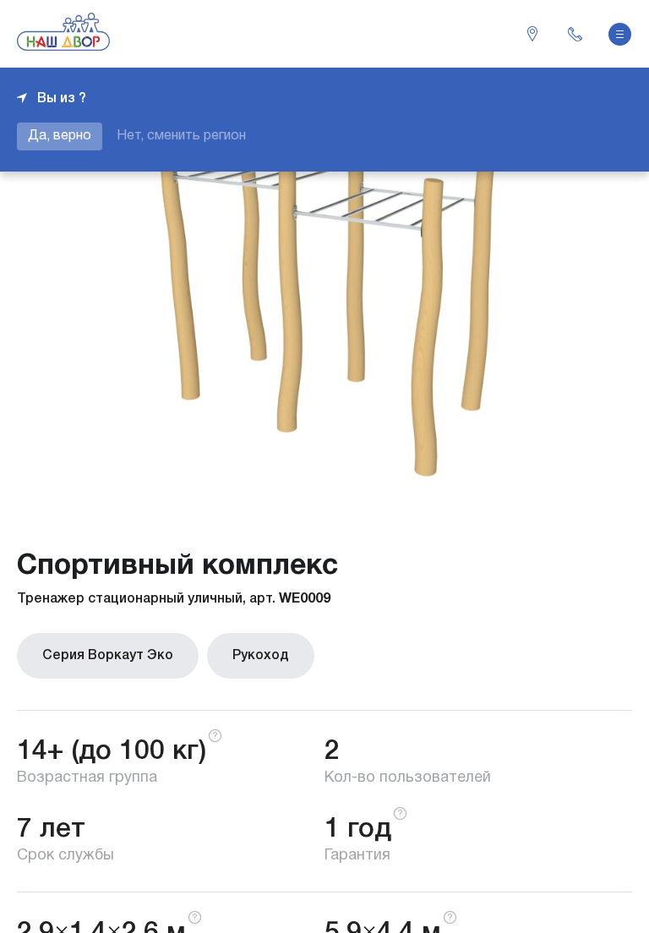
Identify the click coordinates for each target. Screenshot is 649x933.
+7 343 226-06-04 (575, 34)
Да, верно (59, 136)
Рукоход (260, 656)
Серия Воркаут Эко (107, 656)
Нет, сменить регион (181, 136)
